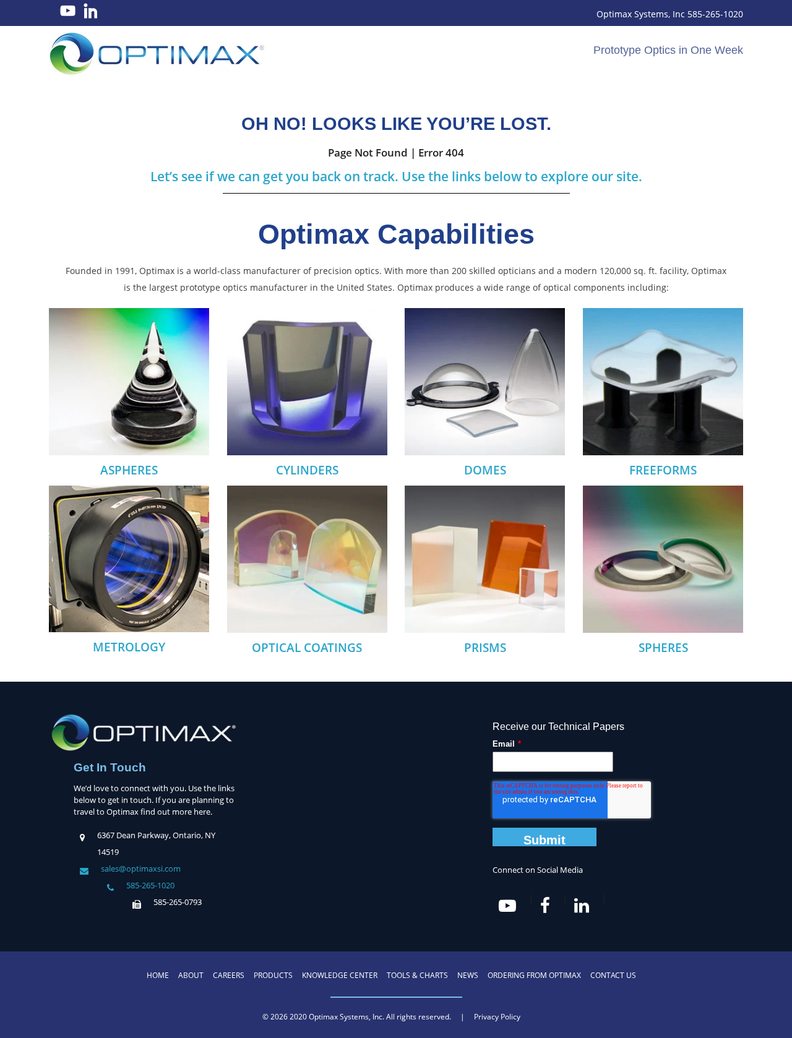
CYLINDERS (307, 470)
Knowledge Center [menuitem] (339, 975)
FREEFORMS (663, 470)
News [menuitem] (467, 975)
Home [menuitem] (158, 975)
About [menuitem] (191, 975)
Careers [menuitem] (228, 975)
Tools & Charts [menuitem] (417, 975)
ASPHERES (129, 470)
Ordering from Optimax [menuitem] (534, 975)
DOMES (485, 470)
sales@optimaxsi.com (141, 868)
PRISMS (485, 648)
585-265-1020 (150, 885)
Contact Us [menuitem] (613, 975)
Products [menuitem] (273, 975)
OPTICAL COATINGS (307, 648)
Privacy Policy (497, 1016)
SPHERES (663, 648)
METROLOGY (129, 647)
